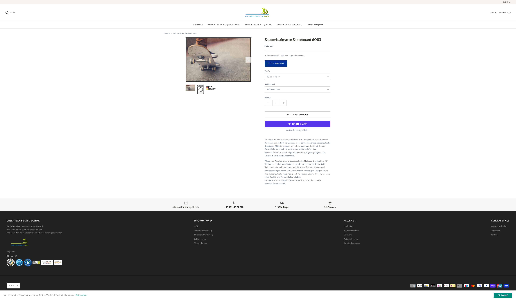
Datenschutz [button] (81, 295)
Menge (268, 97)
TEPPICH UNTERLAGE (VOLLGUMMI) (224, 24)
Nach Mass (348, 226)
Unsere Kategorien (315, 24)
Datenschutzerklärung (203, 234)
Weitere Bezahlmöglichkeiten (297, 130)
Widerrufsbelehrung (203, 230)
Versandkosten (200, 243)
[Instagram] (16, 256)
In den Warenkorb (297, 114)
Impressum (495, 230)
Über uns (348, 234)
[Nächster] (248, 60)
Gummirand (270, 84)
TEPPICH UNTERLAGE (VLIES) (289, 24)
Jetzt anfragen (276, 63)
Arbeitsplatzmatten (352, 243)
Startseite (167, 33)
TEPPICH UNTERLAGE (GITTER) (258, 24)
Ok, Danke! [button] (503, 295)
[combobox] (297, 77)
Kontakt (494, 234)
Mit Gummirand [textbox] (273, 89)
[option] (218, 59)
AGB (196, 226)
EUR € (505, 2)
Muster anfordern (351, 230)
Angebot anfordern (499, 226)
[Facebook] (8, 256)
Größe (267, 71)
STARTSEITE (198, 24)
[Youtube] (12, 256)
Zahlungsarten (200, 239)
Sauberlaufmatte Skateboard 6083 (185, 33)
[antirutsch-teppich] (258, 12)
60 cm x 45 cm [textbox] (273, 76)
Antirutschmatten (351, 239)
